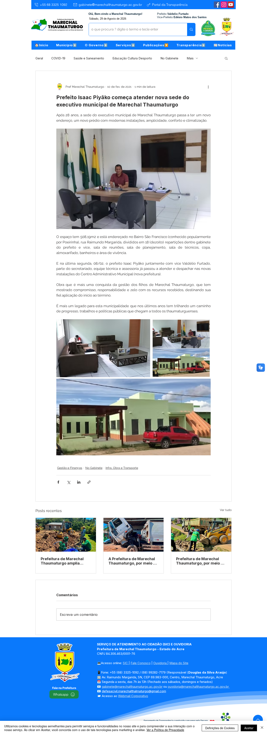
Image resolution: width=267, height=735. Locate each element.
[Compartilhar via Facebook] (58, 482)
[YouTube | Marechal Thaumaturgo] (231, 4)
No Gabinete (169, 58)
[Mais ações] (208, 86)
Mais (190, 58)
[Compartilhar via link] (89, 482)
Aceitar (248, 728)
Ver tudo (226, 510)
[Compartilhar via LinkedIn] (79, 482)
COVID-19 (58, 58)
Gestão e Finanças (69, 468)
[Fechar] (261, 728)
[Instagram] (224, 4)
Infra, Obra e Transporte (122, 468)
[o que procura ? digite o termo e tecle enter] (191, 29)
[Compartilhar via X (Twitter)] (69, 482)
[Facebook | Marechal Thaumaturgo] (217, 4)
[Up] (258, 720)
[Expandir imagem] (103, 348)
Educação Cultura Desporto (132, 58)
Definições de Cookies (220, 728)
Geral (39, 58)
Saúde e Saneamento (89, 58)
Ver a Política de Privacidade (165, 730)
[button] (66, 45)
